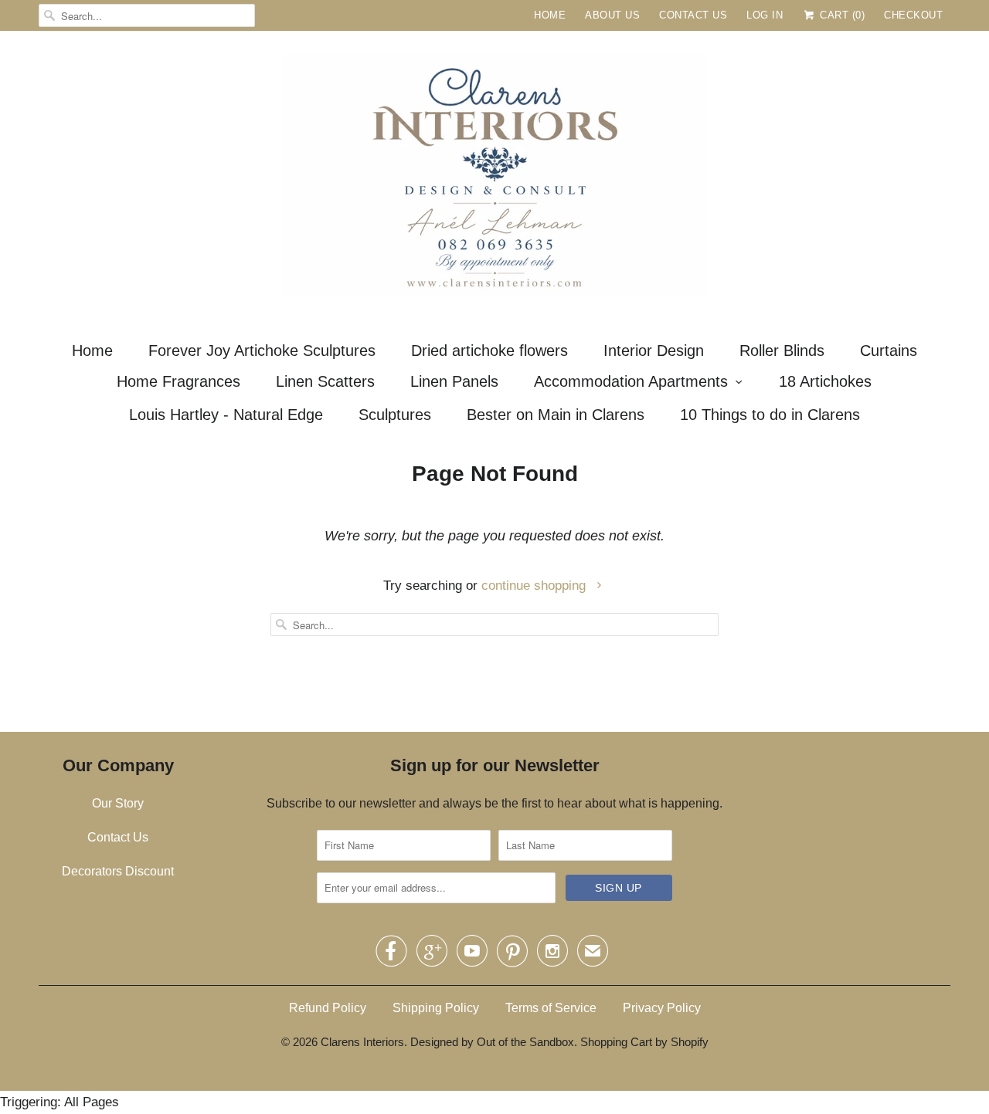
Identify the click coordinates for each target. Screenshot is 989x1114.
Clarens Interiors (362, 1041)
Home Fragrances (178, 381)
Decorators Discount (118, 871)
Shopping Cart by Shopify (644, 1041)
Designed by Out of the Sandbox (492, 1041)
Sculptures (395, 414)
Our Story (118, 803)
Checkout (913, 15)
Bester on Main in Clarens (555, 414)
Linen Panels (454, 381)
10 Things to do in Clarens (770, 414)
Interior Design (653, 350)
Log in (764, 15)
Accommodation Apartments (631, 381)
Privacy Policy (662, 1007)
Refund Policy (327, 1007)
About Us (612, 15)
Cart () (841, 15)
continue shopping (535, 585)
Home (550, 15)
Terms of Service (550, 1007)
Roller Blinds (781, 350)
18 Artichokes (825, 381)
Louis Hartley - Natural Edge (226, 414)
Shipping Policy (436, 1007)
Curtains (888, 350)
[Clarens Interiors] (494, 180)
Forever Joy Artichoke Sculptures (262, 350)
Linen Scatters (325, 381)
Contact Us (693, 15)
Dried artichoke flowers (489, 350)
